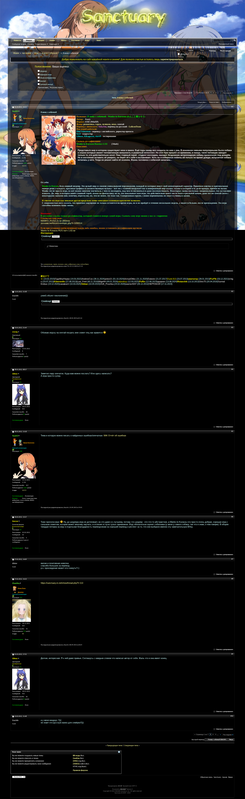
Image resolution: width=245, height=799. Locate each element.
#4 (232, 369)
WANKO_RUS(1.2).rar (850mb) (55, 221)
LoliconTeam (135, 126)
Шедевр (43, 71)
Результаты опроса (56, 88)
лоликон (106, 124)
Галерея (40, 40)
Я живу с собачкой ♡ (51, 53)
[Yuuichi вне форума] (25, 141)
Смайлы (76, 758)
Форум (29, 40)
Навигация (53, 44)
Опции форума (40, 44)
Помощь (212, 51)
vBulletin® (123, 789)
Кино (99, 40)
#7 (232, 559)
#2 (232, 291)
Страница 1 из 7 (202, 93)
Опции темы (202, 102)
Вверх (231, 740)
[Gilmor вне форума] (21, 394)
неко (114, 124)
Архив (224, 777)
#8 (232, 579)
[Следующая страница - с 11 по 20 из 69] (220, 93)
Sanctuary (217, 777)
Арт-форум (26, 53)
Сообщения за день (19, 44)
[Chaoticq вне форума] (21, 610)
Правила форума (80, 770)
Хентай (43, 81)
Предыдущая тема (114, 746)
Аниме (52, 40)
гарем (98, 124)
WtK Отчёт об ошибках (115, 435)
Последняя (227, 93)
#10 (232, 716)
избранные (72, 264)
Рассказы (75, 40)
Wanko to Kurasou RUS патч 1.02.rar (58, 230)
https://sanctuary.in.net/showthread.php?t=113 (62, 583)
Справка (31, 44)
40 (23, 634)
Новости (17, 40)
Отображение (226, 102)
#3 (232, 327)
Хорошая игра (46, 75)
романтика (88, 124)
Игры (87, 40)
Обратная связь (206, 777)
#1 (232, 107)
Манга (63, 40)
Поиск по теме (213, 102)
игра (78, 264)
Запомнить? (184, 54)
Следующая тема (131, 746)
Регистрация (225, 51)
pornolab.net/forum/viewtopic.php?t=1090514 (61, 223)
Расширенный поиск (226, 44)
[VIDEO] (76, 764)
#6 (232, 517)
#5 (232, 431)
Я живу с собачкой (125, 98)
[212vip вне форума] (18, 343)
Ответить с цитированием (224, 271)
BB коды (76, 756)
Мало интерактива (48, 78)
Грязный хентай (46, 84)
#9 (232, 654)
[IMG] (75, 761)
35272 (24, 166)
